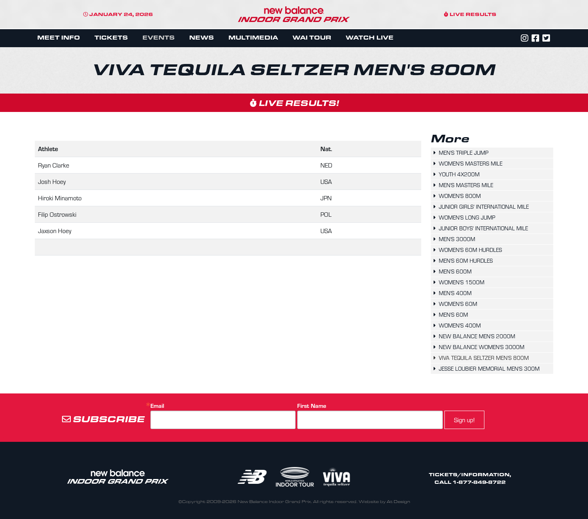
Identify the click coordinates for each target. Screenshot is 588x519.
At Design (398, 501)
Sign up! (464, 419)
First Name (311, 406)
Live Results (472, 14)
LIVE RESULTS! (298, 102)
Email (157, 406)
